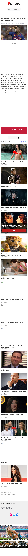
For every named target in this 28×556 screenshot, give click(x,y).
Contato (3, 503)
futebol (13, 494)
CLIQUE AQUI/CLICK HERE (16, 510)
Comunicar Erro (13, 137)
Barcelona (7, 494)
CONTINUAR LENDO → (14, 130)
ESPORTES (7, 492)
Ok (14, 230)
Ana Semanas (21, 23)
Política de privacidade (10, 503)
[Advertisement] (14, 58)
